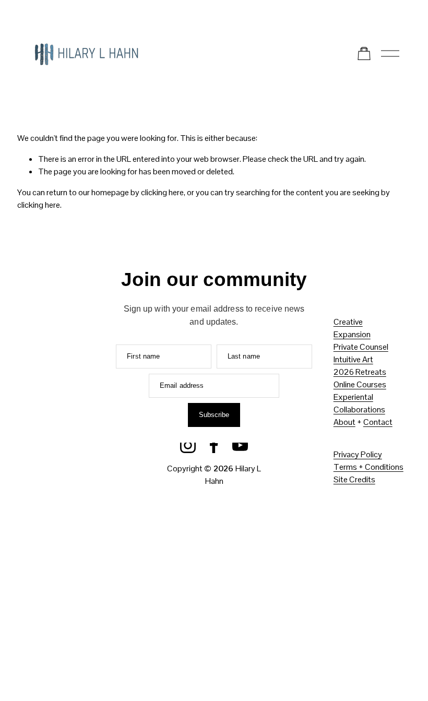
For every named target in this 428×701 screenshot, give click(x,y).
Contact (378, 422)
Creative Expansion (352, 328)
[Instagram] (188, 445)
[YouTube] (240, 445)
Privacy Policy (358, 454)
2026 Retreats (360, 371)
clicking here (162, 192)
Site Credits (354, 479)
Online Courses (360, 384)
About (344, 422)
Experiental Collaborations (359, 403)
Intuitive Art (353, 359)
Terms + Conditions (368, 466)
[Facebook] (214, 445)
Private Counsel (361, 346)
